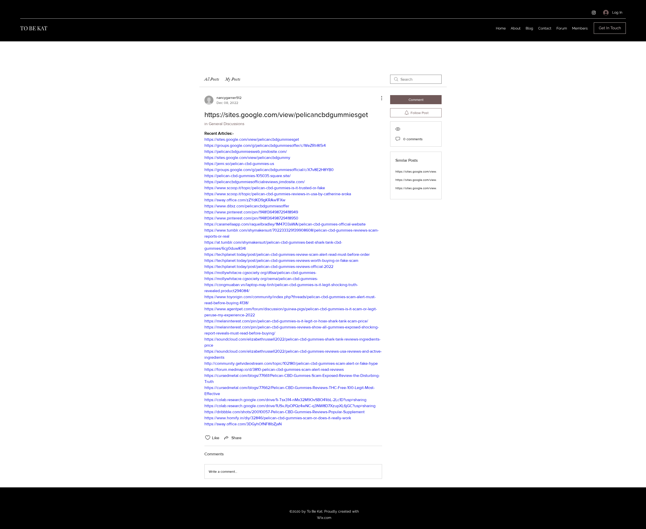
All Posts (211, 79)
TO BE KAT (33, 28)
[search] (416, 79)
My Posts (232, 79)
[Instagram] (593, 12)
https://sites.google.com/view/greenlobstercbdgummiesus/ (436, 171)
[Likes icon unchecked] (207, 438)
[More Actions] (379, 98)
